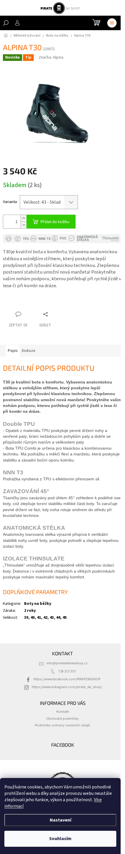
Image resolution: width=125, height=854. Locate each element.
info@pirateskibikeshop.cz (67, 663)
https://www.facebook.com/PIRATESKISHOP (66, 679)
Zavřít (33, 303)
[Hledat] (6, 23)
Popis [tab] (13, 351)
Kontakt (62, 711)
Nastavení (60, 820)
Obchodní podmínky (62, 718)
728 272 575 (67, 671)
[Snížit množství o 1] (23, 225)
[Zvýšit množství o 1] (23, 218)
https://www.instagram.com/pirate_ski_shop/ (67, 687)
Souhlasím (60, 838)
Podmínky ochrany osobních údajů (62, 725)
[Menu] (112, 23)
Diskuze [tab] (28, 351)
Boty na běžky (37, 604)
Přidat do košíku (54, 221)
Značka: (51, 57)
